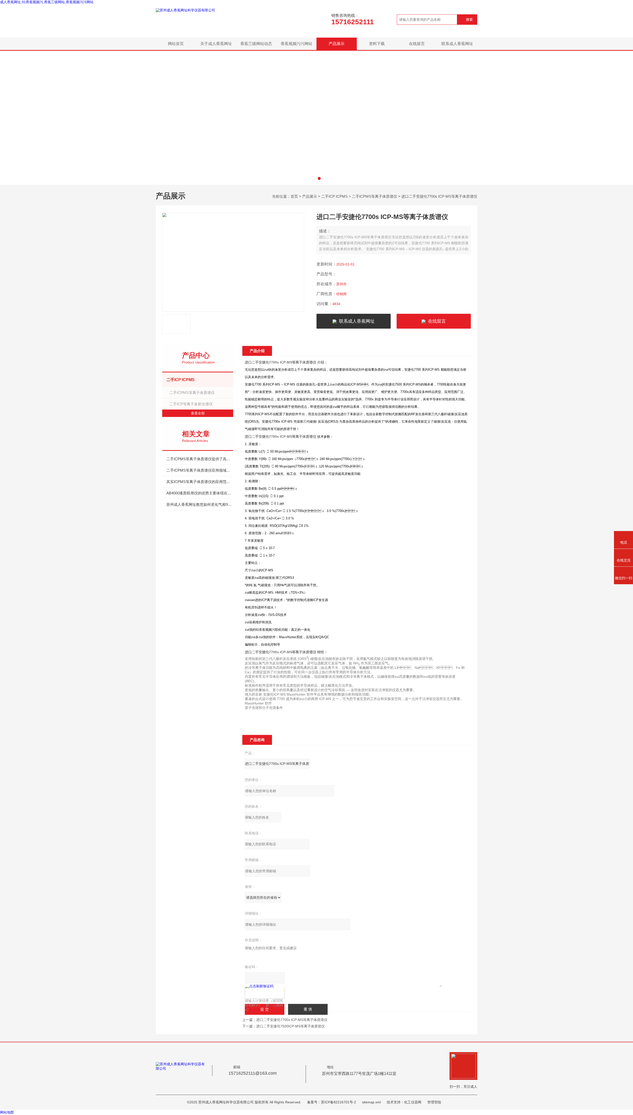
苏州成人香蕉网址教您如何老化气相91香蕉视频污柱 (199, 504)
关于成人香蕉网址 (216, 44)
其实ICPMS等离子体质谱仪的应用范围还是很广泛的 (199, 482)
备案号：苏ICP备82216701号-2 (331, 1102)
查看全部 (198, 413)
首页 (294, 196)
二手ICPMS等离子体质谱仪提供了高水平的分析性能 (199, 459)
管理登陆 (434, 1102)
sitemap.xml (371, 1102)
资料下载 (377, 44)
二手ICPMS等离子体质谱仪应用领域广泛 (199, 470)
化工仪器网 (412, 1102)
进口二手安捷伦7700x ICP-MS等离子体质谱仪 (291, 1020)
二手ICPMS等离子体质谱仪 (374, 196)
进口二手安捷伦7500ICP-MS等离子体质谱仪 (290, 1026)
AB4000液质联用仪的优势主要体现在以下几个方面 (199, 493)
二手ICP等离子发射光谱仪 (191, 404)
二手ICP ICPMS (334, 196)
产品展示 (336, 44)
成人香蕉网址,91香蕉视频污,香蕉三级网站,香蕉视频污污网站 (46, 2)
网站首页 (176, 44)
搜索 (469, 20)
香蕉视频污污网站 (296, 44)
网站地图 (7, 1112)
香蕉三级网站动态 (256, 44)
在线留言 (417, 44)
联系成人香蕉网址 (457, 44)
